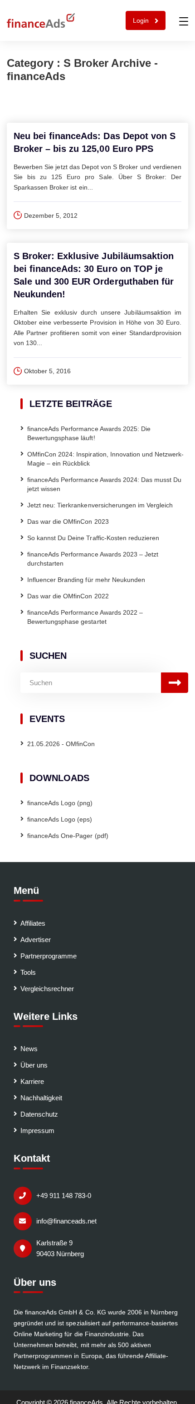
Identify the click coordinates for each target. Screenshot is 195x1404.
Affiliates (32, 923)
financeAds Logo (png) (60, 803)
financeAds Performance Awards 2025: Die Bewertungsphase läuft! (89, 433)
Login (142, 20)
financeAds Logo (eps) (60, 819)
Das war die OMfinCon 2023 (68, 521)
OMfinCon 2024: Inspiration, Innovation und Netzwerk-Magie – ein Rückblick (105, 459)
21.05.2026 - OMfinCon (61, 743)
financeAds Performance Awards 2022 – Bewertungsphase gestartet (85, 617)
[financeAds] (41, 20)
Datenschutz (39, 1114)
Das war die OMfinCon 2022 (68, 596)
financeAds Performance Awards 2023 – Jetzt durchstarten (92, 559)
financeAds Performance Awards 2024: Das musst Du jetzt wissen (104, 484)
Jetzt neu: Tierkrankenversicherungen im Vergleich (100, 505)
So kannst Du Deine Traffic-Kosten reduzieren (93, 538)
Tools (28, 972)
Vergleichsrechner (47, 989)
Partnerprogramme (48, 956)
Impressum (37, 1130)
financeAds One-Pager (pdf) (67, 835)
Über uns (34, 1065)
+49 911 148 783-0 (63, 1195)
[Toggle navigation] (183, 21)
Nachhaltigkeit (41, 1098)
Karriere (32, 1081)
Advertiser (35, 939)
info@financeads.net (66, 1221)
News (29, 1049)
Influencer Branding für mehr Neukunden (86, 579)
